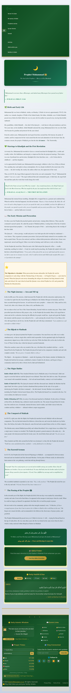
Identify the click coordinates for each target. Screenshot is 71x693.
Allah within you (12, 47)
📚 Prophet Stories (60, 630)
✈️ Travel (36, 578)
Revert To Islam (12, 13)
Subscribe (64, 653)
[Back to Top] (67, 689)
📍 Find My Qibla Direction (35, 558)
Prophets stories (12, 23)
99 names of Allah (13, 18)
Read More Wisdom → (22, 639)
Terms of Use (56, 683)
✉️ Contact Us (44, 640)
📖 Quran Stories (44, 634)
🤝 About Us (61, 637)
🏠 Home (44, 627)
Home (10, 8)
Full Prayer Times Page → (27, 676)
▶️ (54, 661)
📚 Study (45, 578)
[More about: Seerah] (8, 38)
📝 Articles (44, 637)
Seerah (10, 33)
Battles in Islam (12, 52)
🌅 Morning (28, 578)
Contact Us (65, 683)
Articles (10, 42)
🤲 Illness (53, 578)
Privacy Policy (47, 683)
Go (32, 653)
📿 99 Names (44, 630)
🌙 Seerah (60, 634)
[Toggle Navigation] (4, 30)
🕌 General (18, 578)
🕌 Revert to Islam (60, 627)
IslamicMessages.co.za (16, 682)
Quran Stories (12, 28)
